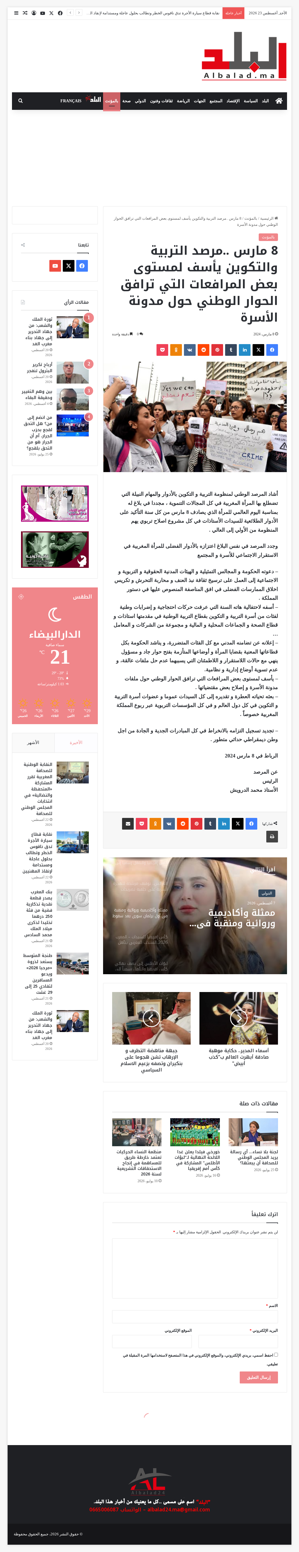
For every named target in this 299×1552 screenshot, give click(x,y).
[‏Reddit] (203, 350)
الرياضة (183, 101)
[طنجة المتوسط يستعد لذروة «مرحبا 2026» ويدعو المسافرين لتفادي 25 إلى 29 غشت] (73, 963)
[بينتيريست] (217, 350)
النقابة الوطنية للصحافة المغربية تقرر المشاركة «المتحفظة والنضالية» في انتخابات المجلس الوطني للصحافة (36, 789)
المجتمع (216, 101)
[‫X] (258, 350)
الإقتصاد (233, 101)
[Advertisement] (149, 156)
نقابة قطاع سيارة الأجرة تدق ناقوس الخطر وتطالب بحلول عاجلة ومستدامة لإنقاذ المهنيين (37, 852)
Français (70, 101)
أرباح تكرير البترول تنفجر (39, 368)
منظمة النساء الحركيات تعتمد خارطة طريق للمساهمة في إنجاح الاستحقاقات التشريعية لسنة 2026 (139, 1163)
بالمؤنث (111, 101)
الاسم (272, 1305)
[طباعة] (272, 836)
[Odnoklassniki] (176, 350)
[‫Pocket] (162, 350)
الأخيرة (76, 742)
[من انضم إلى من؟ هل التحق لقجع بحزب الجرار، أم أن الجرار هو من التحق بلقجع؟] (73, 425)
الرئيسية (267, 218)
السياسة (251, 101)
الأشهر (33, 742)
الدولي (140, 101)
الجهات (200, 101)
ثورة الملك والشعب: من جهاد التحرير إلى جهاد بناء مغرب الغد (38, 331)
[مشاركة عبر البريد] (128, 824)
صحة (126, 101)
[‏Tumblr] (231, 350)
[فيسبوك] (272, 350)
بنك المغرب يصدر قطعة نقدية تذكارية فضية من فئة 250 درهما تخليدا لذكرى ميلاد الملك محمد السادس (38, 913)
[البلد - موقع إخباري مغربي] (244, 56)
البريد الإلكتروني (264, 1330)
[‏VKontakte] (190, 350)
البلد (265, 101)
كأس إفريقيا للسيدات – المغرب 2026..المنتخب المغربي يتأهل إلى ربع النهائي (228, 918)
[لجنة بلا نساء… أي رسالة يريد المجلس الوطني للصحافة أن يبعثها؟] (253, 1132)
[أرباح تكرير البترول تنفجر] (73, 373)
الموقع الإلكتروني (178, 1330)
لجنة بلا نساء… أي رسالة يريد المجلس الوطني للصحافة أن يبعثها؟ (254, 1157)
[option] (195, 915)
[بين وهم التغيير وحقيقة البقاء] (73, 399)
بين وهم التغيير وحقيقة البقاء (37, 395)
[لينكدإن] (245, 350)
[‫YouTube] (55, 266)
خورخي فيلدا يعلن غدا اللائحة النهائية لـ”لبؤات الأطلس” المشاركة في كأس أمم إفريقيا (197, 1160)
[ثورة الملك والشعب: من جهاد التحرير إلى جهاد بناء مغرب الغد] (73, 327)
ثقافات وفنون (161, 101)
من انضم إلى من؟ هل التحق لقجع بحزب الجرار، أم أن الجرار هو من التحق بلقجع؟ (38, 433)
